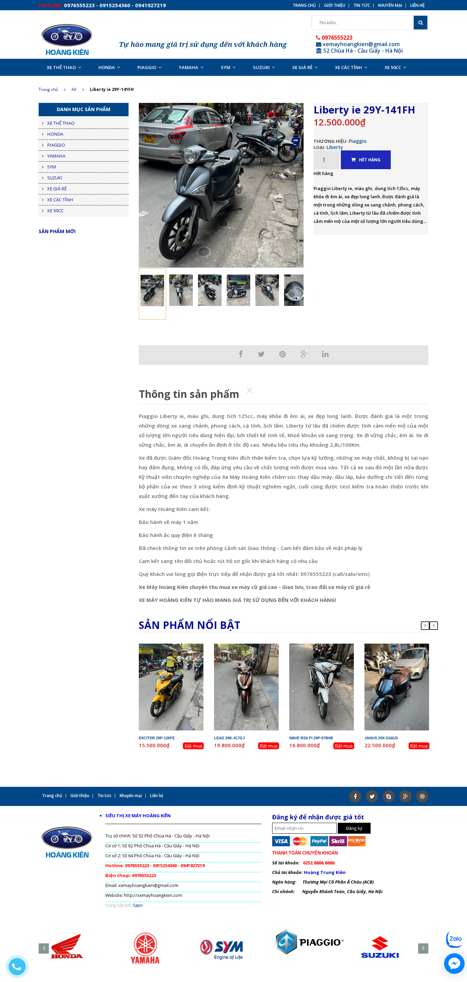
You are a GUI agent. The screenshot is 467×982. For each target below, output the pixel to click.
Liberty (334, 147)
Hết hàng (370, 160)
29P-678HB (327, 647)
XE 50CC (393, 67)
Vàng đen (181, 665)
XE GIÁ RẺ (302, 67)
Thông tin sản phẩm (189, 394)
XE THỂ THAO (61, 67)
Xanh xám (407, 665)
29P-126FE (176, 647)
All (73, 89)
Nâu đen (257, 665)
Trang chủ (304, 5)
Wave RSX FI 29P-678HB (311, 738)
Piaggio (357, 141)
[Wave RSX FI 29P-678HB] (321, 686)
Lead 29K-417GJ (229, 738)
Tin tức (361, 5)
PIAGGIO (146, 67)
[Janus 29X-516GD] (396, 686)
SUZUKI (261, 67)
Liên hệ (417, 5)
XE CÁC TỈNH (348, 67)
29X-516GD (402, 647)
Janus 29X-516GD (381, 738)
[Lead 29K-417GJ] (246, 686)
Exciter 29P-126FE (157, 738)
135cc (184, 659)
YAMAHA (188, 67)
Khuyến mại (390, 5)
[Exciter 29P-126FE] (171, 686)
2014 (262, 653)
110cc (334, 659)
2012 (187, 653)
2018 (337, 653)
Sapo (138, 905)
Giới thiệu (334, 5)
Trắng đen (332, 665)
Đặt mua (193, 746)
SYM (225, 67)
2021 (412, 653)
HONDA (106, 67)
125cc (259, 659)
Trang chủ (48, 89)
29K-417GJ (252, 647)
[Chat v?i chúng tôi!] (454, 963)
